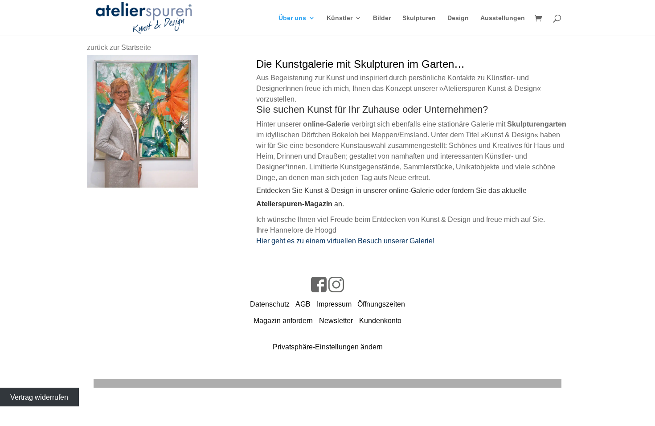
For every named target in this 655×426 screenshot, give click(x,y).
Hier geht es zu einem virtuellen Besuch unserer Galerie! (345, 241)
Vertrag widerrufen (39, 397)
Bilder (382, 18)
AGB (303, 304)
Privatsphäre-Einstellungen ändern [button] (328, 347)
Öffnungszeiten (381, 304)
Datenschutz (270, 304)
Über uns (292, 18)
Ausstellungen (502, 18)
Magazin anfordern (283, 320)
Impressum (334, 304)
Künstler (339, 18)
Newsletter (336, 320)
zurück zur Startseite (119, 47)
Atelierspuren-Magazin (294, 204)
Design (458, 18)
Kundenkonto (380, 320)
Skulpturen (419, 18)
